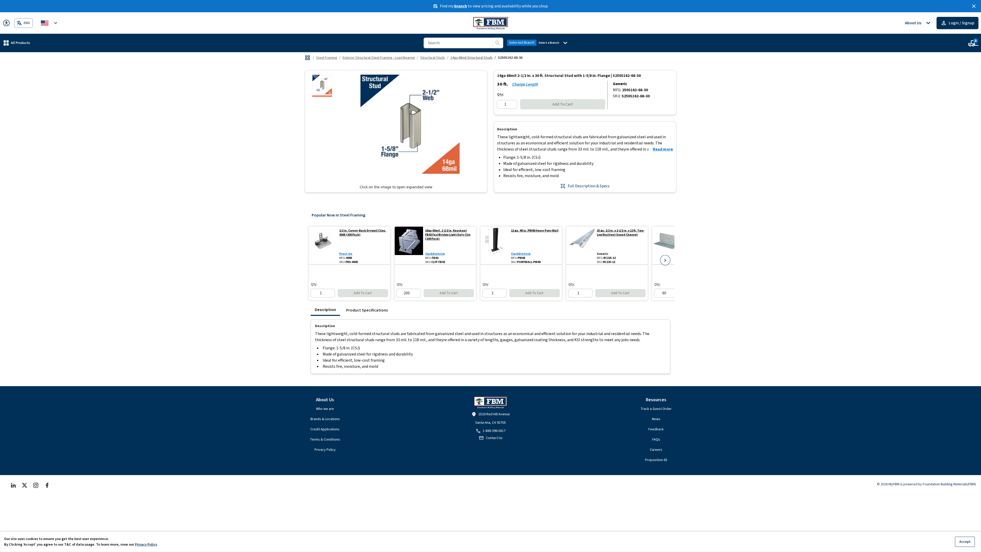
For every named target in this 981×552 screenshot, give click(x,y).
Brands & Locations (325, 419)
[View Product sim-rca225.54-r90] (666, 245)
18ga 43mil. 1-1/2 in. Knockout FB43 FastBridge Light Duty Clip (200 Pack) (447, 235)
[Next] (665, 260)
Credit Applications (325, 429)
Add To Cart (562, 104)
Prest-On (345, 254)
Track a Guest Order (656, 408)
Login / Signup (961, 23)
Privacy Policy (325, 449)
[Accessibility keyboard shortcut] (6, 23)
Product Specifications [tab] (367, 310)
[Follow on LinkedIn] (13, 485)
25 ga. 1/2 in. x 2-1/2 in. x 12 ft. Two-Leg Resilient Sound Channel (620, 233)
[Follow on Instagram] (36, 485)
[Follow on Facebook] (47, 485)
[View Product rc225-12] (580, 245)
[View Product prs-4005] (323, 245)
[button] (17, 42)
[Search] (497, 43)
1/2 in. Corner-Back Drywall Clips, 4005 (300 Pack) (362, 233)
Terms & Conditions (325, 439)
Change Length (525, 84)
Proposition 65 (656, 460)
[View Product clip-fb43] (409, 245)
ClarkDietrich (435, 254)
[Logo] (490, 23)
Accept (965, 541)
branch (460, 6)
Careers (656, 449)
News (656, 419)
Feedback (656, 429)
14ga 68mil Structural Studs (471, 57)
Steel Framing (326, 57)
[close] (973, 6)
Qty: (500, 94)
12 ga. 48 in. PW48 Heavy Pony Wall (534, 231)
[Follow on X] (24, 485)
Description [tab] (325, 310)
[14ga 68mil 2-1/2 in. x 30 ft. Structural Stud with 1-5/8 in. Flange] (322, 86)
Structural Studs (432, 57)
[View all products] (308, 58)
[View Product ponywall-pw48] (495, 245)
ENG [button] (27, 23)
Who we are (325, 408)
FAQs (656, 439)
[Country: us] (50, 23)
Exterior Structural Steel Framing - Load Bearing (379, 57)
